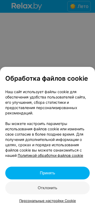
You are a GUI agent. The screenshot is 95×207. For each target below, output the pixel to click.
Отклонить (47, 188)
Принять (47, 173)
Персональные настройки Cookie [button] (47, 201)
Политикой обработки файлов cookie (50, 155)
